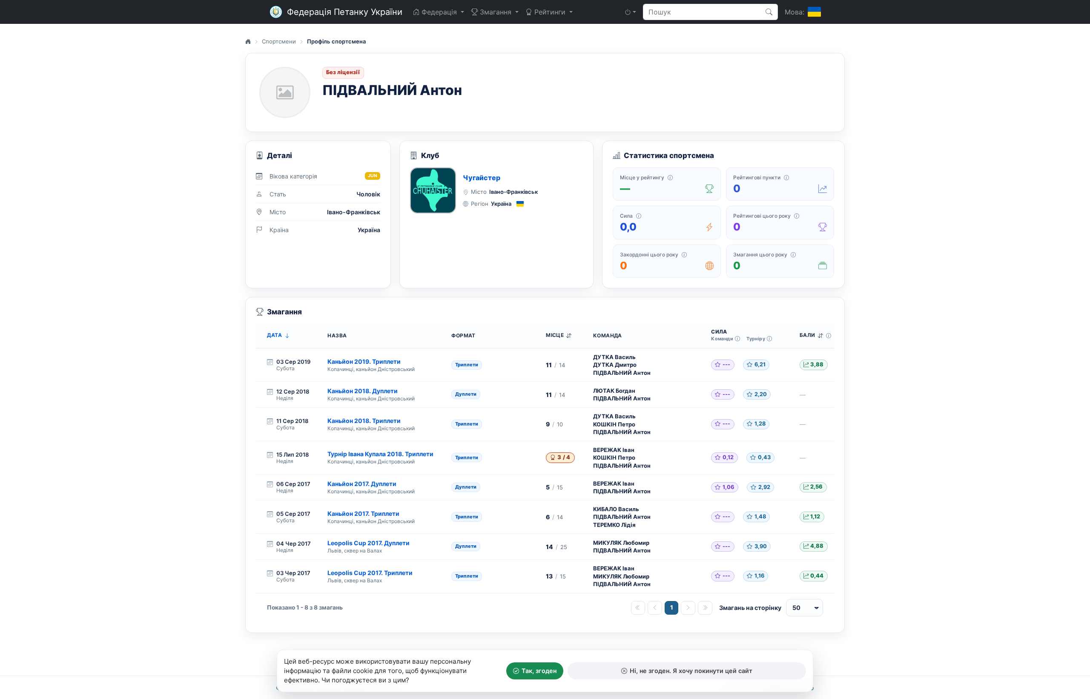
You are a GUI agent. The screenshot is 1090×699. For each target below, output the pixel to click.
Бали (807, 335)
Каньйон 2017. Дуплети (361, 483)
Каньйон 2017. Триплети (363, 513)
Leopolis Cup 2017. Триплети (370, 572)
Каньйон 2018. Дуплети (362, 390)
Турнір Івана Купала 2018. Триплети (380, 453)
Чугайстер (481, 177)
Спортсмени (279, 41)
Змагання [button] (495, 12)
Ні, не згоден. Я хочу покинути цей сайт (691, 670)
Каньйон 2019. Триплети (364, 361)
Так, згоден (539, 670)
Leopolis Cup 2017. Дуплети (368, 543)
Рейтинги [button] (550, 12)
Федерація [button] (439, 12)
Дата (274, 335)
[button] (630, 12)
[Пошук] (769, 12)
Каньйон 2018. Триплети (364, 420)
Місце (555, 335)
